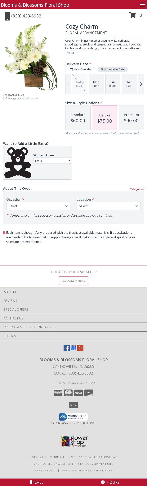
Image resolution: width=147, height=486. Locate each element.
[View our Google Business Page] (73, 349)
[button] (135, 16)
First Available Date (113, 69)
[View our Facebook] (67, 349)
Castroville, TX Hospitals (98, 457)
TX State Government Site (93, 463)
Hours (112, 482)
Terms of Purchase (74, 470)
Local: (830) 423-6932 (73, 373)
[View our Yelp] (80, 349)
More (71, 53)
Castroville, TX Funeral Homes (52, 457)
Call (38, 482)
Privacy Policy (46, 470)
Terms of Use (102, 470)
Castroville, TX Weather (52, 463)
